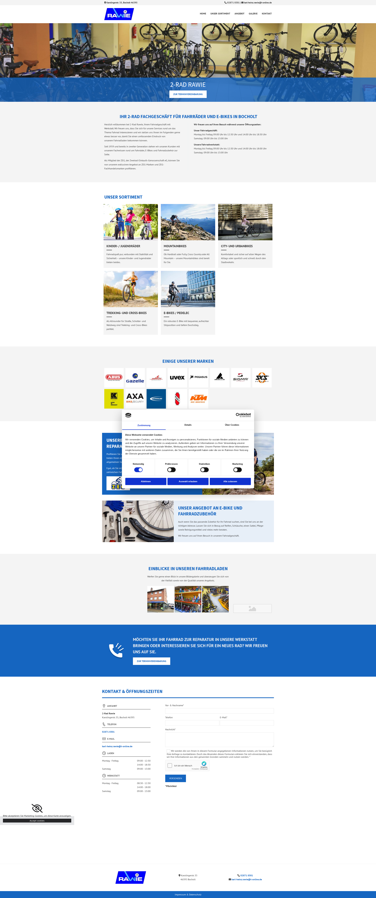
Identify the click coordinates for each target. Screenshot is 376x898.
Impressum (180, 894)
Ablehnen (146, 481)
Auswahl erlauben (188, 481)
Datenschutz (195, 894)
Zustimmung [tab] (144, 425)
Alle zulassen (230, 481)
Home (203, 13)
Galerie (253, 13)
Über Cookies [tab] (232, 425)
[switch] (171, 470)
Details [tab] (188, 425)
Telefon (169, 717)
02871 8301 (233, 2)
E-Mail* (223, 717)
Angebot (239, 13)
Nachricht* (170, 729)
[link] (37, 808)
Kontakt (267, 13)
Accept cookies (37, 820)
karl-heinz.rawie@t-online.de (258, 2)
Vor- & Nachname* (174, 705)
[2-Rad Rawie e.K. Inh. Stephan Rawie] (130, 877)
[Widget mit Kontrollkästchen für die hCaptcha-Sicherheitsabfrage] (187, 765)
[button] (188, 94)
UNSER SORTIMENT (220, 13)
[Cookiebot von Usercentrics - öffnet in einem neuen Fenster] (238, 415)
